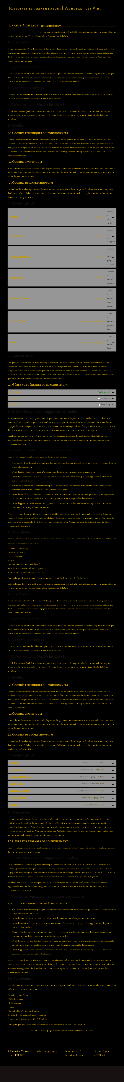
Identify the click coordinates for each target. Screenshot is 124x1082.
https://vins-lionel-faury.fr (34, 48)
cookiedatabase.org (62, 578)
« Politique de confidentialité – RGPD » (74, 1030)
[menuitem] (35, 8)
